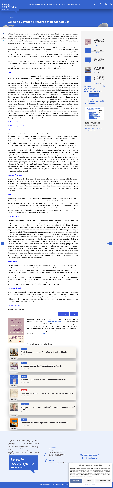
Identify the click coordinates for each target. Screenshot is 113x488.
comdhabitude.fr (90, 131)
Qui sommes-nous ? (89, 455)
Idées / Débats (40, 4)
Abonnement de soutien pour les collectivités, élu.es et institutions (99, 79)
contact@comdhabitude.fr (93, 128)
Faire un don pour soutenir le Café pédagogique (99, 59)
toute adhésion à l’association (54, 322)
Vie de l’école (58, 4)
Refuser (88, 481)
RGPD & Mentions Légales (51, 484)
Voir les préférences (103, 481)
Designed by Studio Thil (66, 484)
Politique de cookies (89, 484)
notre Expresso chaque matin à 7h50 (23, 451)
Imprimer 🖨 (63, 314)
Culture (67, 4)
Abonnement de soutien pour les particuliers (99, 68)
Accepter (76, 481)
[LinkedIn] (105, 4)
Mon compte (75, 4)
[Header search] (89, 4)
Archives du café (89, 458)
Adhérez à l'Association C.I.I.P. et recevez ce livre (99, 41)
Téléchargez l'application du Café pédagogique (94, 101)
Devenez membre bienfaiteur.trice (99, 49)
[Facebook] (100, 4)
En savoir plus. (40, 333)
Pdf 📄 (73, 314)
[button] (110, 465)
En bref (49, 4)
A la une (31, 4)
